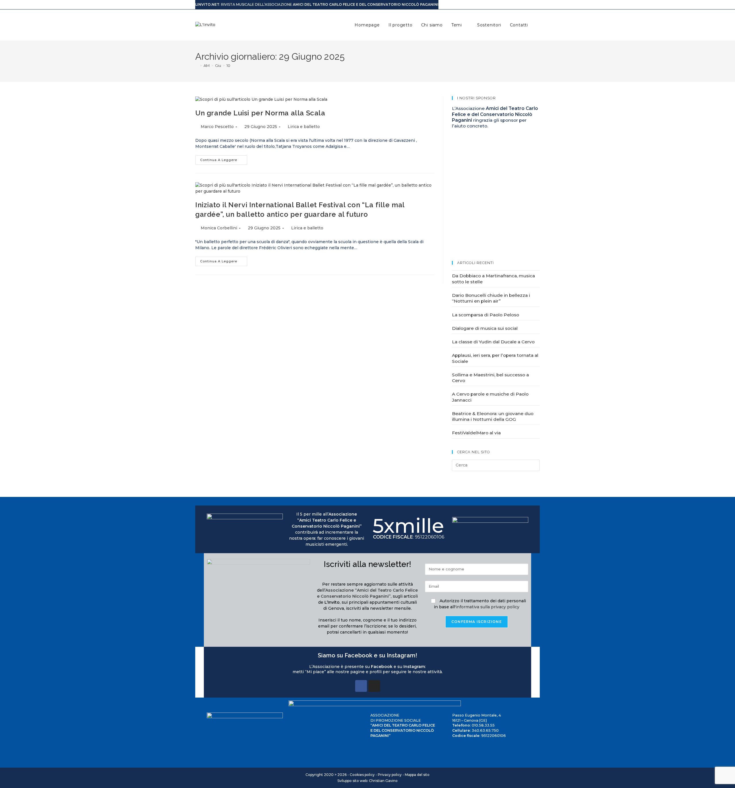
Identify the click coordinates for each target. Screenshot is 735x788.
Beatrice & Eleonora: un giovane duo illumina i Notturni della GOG (492, 416)
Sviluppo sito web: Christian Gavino (367, 781)
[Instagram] (374, 686)
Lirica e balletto (304, 126)
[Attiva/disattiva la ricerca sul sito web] (538, 24)
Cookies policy (362, 774)
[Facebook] (361, 686)
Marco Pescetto (217, 126)
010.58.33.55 (483, 725)
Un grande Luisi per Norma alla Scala (260, 113)
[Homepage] (196, 65)
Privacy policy (390, 774)
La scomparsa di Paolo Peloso (485, 314)
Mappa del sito (417, 774)
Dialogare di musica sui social (485, 328)
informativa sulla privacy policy (487, 606)
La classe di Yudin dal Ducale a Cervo (493, 341)
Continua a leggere (223, 158)
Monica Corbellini (219, 228)
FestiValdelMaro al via (476, 432)
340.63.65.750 (485, 730)
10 (228, 65)
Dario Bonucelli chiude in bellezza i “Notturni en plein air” (491, 298)
